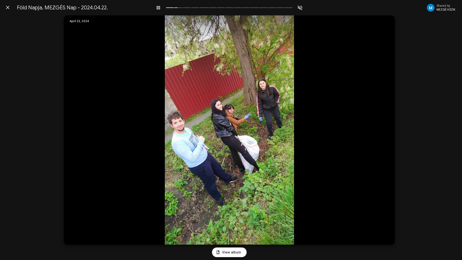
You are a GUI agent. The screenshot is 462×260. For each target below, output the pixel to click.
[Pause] (158, 8)
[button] (77, 130)
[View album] (229, 252)
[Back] (7, 7)
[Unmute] (300, 8)
